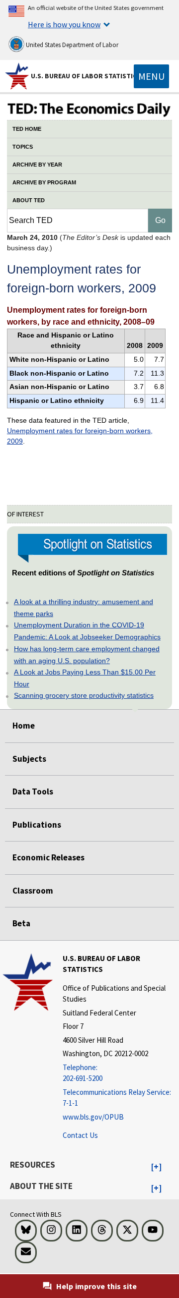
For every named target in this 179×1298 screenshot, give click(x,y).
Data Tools (32, 791)
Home (23, 725)
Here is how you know (64, 24)
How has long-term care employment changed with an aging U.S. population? (87, 655)
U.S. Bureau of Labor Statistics (86, 75)
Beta (21, 923)
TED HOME (26, 129)
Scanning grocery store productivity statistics (84, 695)
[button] (156, 1167)
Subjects (29, 758)
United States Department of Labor (71, 45)
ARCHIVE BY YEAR (37, 165)
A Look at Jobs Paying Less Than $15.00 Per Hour (85, 678)
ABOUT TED (28, 200)
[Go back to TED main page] (89, 109)
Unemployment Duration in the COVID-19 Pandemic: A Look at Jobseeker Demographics (87, 631)
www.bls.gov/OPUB (93, 1117)
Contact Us (80, 1135)
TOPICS (22, 147)
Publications (36, 824)
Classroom (32, 890)
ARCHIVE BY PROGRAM (44, 182)
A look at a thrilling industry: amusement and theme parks (83, 608)
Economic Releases (48, 857)
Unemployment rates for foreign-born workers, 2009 (80, 436)
